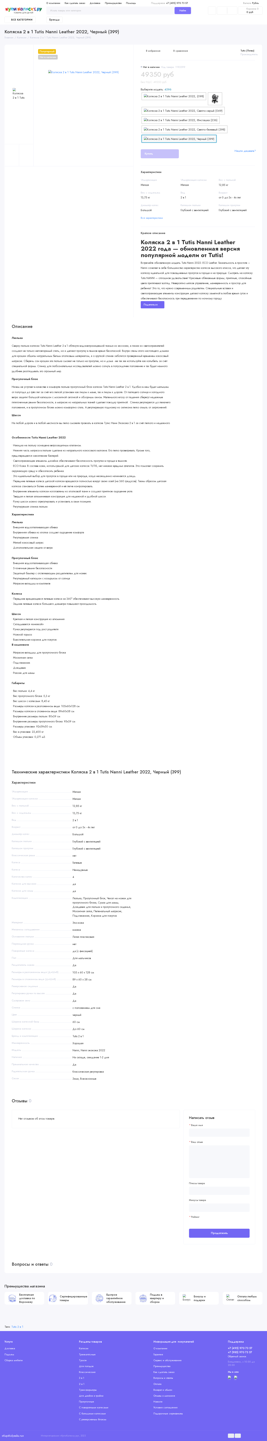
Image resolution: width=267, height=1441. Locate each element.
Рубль (251, 3)
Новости (157, 1401)
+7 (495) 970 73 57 (169, 3)
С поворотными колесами (93, 1407)
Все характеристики (152, 218)
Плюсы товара (197, 1183)
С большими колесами (92, 1413)
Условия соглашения (165, 1407)
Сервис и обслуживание (167, 1360)
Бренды (54, 20)
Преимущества (113, 3)
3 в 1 (81, 1378)
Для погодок (86, 1366)
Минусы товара (197, 1200)
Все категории (21, 20)
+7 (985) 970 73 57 (240, 1352)
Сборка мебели (13, 1360)
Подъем (9, 1354)
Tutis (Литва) (247, 50)
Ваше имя (197, 1125)
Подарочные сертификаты (168, 1413)
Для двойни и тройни (91, 1396)
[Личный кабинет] (212, 10)
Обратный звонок (237, 1356)
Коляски (83, 1348)
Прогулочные (86, 1401)
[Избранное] (232, 10)
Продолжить (219, 1233)
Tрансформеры (88, 1390)
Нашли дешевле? (245, 151)
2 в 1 (81, 1384)
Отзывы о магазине (164, 1396)
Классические (87, 1372)
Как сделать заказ (75, 3)
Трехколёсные (87, 1354)
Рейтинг (195, 1217)
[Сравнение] (222, 10)
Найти (182, 10)
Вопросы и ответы (163, 1378)
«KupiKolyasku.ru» (12, 1436)
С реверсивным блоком (92, 1419)
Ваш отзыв (197, 1142)
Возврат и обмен (162, 1390)
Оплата (157, 1384)
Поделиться (151, 304)
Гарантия (158, 1354)
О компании (53, 3)
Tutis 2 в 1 (17, 1327)
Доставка (95, 3)
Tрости (83, 1360)
